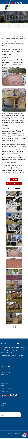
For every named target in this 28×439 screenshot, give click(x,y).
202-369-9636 (5, 392)
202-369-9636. (14, 357)
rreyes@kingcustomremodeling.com (9, 390)
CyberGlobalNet (16, 433)
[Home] (9, 26)
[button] (21, 7)
